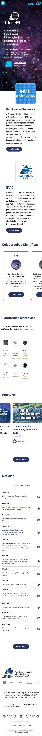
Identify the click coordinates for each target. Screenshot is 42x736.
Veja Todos (21, 459)
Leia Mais (21, 441)
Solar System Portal (25, 353)
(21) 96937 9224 (30, 704)
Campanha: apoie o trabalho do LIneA (14, 584)
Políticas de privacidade (21, 732)
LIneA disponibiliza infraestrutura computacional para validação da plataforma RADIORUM (12, 532)
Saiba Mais (14, 149)
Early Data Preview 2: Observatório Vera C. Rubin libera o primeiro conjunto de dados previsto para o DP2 (15, 561)
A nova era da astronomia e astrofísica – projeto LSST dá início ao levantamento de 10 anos (16, 596)
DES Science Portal (15, 353)
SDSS (15, 374)
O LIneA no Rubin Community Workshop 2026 (25, 429)
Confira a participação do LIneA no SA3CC (15, 607)
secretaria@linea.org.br (12, 706)
